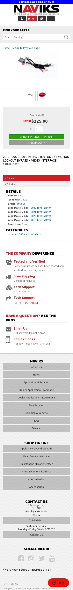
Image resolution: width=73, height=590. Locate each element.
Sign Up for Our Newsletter (29, 569)
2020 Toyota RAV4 (41, 216)
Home (6, 48)
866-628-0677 (24, 339)
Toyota (21, 203)
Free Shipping (24, 276)
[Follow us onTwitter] (40, 558)
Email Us (20, 328)
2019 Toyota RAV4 (41, 220)
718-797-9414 (28, 303)
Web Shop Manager (57, 588)
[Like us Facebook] (19, 558)
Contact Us (36, 534)
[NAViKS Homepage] (36, 10)
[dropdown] (51, 18)
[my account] (22, 18)
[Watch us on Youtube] (50, 558)
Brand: (12, 203)
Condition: (14, 224)
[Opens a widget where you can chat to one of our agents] (58, 583)
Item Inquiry (36, 142)
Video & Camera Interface (26, 234)
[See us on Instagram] (29, 558)
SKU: (6, 164)
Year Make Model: (19, 207)
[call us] (42, 18)
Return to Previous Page (26, 48)
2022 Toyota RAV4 (41, 207)
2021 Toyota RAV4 (41, 212)
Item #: (12, 199)
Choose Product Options (36, 136)
